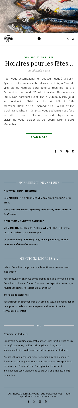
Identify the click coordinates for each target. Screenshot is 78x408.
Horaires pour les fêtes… (39, 63)
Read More (39, 137)
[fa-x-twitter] (34, 401)
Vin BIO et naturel (39, 57)
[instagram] (40, 401)
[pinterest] (46, 401)
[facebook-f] (29, 401)
